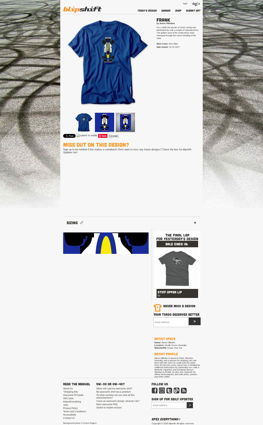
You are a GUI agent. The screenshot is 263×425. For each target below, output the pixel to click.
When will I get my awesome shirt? (114, 388)
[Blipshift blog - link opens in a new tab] (176, 392)
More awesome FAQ (106, 404)
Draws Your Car (174, 348)
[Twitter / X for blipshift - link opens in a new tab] (169, 392)
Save (104, 135)
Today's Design (147, 10)
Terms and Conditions (74, 411)
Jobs (65, 405)
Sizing (73, 222)
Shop (178, 10)
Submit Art (193, 10)
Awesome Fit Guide (73, 395)
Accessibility (69, 414)
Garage (166, 10)
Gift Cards (68, 398)
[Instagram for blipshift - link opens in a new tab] (162, 392)
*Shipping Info (70, 391)
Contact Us (69, 418)
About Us (68, 388)
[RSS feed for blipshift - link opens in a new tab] (184, 392)
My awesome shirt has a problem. (113, 391)
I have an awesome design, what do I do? (118, 401)
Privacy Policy (70, 408)
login (185, 3)
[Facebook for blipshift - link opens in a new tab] (155, 392)
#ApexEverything (72, 401)
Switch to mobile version (109, 407)
